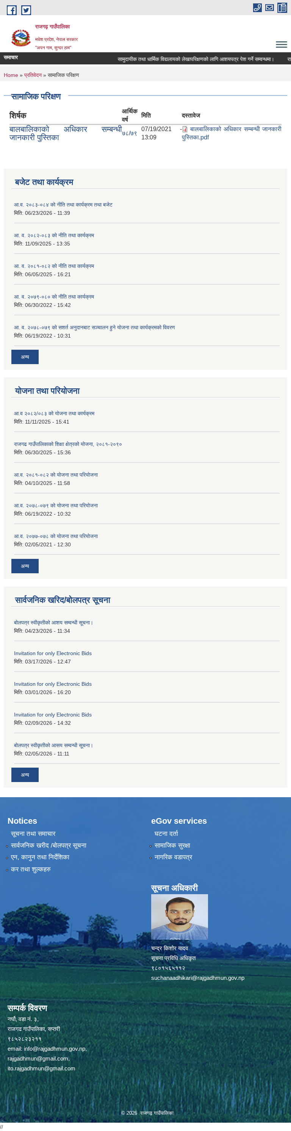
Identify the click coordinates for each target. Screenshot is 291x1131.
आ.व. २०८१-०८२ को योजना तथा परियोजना (56, 475)
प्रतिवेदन (33, 75)
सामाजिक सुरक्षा (172, 845)
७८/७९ (129, 133)
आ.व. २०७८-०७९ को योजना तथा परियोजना (56, 505)
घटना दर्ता (166, 833)
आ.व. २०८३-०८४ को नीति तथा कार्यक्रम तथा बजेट (63, 205)
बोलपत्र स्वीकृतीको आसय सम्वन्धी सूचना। (53, 745)
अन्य (25, 357)
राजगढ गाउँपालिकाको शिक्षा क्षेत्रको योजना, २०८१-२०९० (68, 444)
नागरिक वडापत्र (173, 857)
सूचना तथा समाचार (33, 833)
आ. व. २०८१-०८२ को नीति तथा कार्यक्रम (54, 266)
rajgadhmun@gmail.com (38, 1058)
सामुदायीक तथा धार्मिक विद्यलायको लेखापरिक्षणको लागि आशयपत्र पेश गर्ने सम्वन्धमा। (184, 59)
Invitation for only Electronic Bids (53, 653)
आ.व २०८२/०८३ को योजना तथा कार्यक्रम (54, 413)
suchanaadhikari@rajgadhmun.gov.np (197, 978)
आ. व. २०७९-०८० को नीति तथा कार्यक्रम (54, 297)
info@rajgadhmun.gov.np (54, 1048)
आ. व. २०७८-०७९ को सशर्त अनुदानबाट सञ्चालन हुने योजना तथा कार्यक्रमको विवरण (94, 327)
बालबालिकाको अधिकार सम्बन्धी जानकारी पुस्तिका (65, 133)
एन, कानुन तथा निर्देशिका (40, 857)
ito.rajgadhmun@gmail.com (41, 1068)
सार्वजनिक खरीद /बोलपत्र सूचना (48, 845)
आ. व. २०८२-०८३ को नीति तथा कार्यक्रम (54, 235)
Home (11, 75)
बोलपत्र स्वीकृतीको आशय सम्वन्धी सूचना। (53, 622)
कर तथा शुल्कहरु (31, 869)
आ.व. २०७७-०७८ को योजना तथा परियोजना (56, 536)
